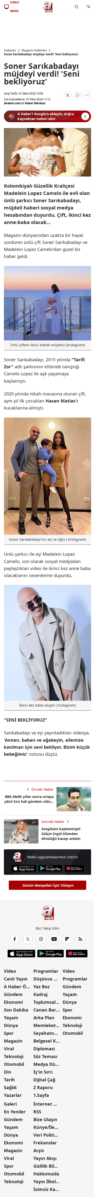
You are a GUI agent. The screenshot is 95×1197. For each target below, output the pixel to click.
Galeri (10, 1104)
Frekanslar (45, 1143)
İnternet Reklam (47, 1104)
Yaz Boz (41, 986)
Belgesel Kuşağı (47, 1041)
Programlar (45, 971)
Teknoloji (13, 1056)
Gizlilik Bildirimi (47, 1166)
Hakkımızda (46, 1174)
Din (7, 1072)
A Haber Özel (18, 986)
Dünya (11, 1025)
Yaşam (11, 1017)
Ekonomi (13, 1002)
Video (10, 971)
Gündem (13, 994)
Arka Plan (43, 1017)
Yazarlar (13, 1095)
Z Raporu (43, 1087)
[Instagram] (41, 939)
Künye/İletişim (47, 1127)
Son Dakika (16, 1010)
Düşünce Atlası (47, 979)
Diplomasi (44, 1049)
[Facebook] (14, 939)
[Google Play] (50, 868)
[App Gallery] (74, 868)
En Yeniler (15, 1112)
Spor (9, 1033)
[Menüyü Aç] (88, 7)
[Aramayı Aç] (76, 7)
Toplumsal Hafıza (47, 1002)
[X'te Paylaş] (68, 95)
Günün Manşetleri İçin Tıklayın (48, 885)
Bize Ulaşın (45, 1119)
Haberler (10, 50)
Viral (9, 1049)
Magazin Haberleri (34, 50)
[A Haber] (47, 7)
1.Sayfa (41, 1095)
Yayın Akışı (45, 1158)
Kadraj (40, 994)
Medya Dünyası (47, 1064)
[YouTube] (54, 939)
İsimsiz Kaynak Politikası (47, 1189)
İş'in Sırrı (43, 1072)
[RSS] (80, 939)
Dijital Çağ (44, 1080)
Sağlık (10, 1087)
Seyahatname (47, 1033)
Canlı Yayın (16, 979)
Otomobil (14, 1064)
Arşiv (38, 1150)
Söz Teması (45, 1056)
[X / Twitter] (28, 939)
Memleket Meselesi (47, 1025)
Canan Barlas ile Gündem (47, 1010)
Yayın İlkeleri (47, 1181)
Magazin (13, 1041)
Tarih (9, 1080)
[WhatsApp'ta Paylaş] (77, 95)
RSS (37, 1112)
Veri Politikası (47, 1135)
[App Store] (23, 868)
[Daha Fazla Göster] (87, 95)
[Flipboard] (67, 939)
